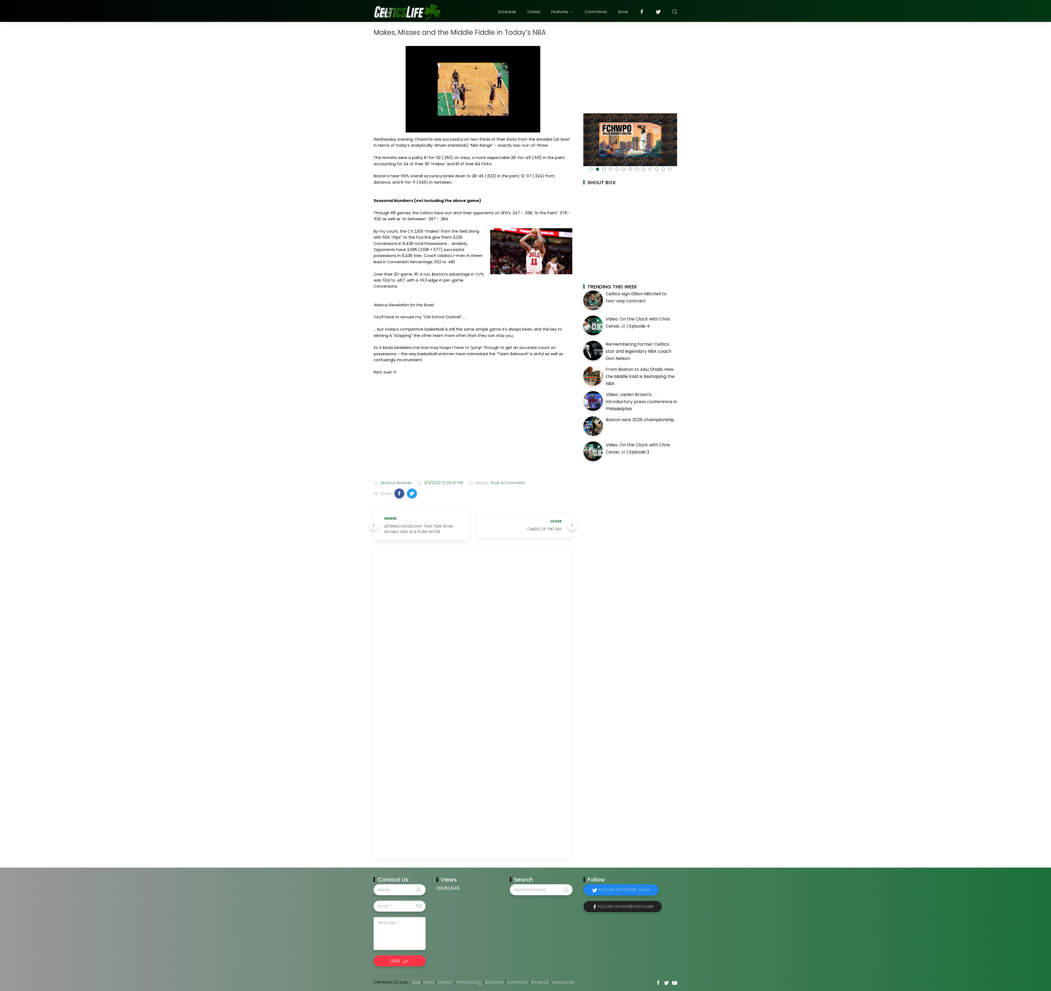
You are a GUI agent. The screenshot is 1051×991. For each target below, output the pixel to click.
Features (559, 12)
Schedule (507, 12)
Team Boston (563, 982)
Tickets (533, 12)
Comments (596, 12)
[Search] (674, 12)
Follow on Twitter (624, 889)
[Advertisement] (473, 432)
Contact (445, 982)
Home (416, 982)
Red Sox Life (494, 982)
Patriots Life (518, 982)
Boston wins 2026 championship (640, 420)
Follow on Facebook (625, 906)
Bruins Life (540, 982)
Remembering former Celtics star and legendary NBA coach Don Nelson (638, 351)
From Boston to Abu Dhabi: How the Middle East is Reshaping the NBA (640, 376)
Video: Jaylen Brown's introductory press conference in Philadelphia (641, 401)
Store (623, 12)
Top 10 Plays (466, 982)
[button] (399, 493)
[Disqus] (473, 631)
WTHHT (429, 982)
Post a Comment (507, 483)
